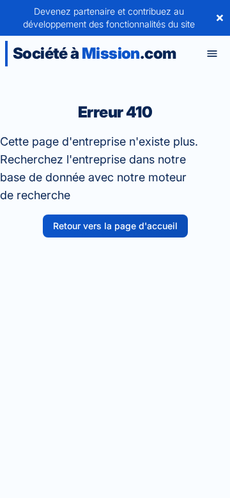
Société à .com (94, 53)
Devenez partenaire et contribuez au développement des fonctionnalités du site (109, 17)
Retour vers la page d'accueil (115, 225)
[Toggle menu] (212, 53)
